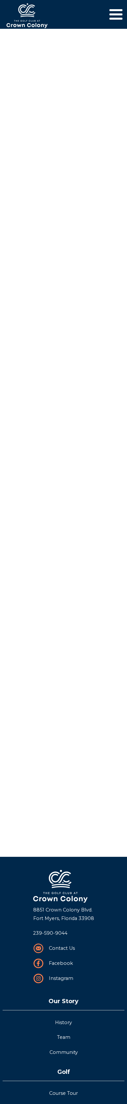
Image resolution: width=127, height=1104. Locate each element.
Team (63, 1037)
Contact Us (62, 948)
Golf (63, 1072)
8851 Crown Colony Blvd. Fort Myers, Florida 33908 (63, 914)
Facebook (61, 963)
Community (63, 1052)
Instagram (61, 978)
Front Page (63, 886)
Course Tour (63, 1093)
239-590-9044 (50, 933)
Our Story (63, 1001)
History (63, 1022)
